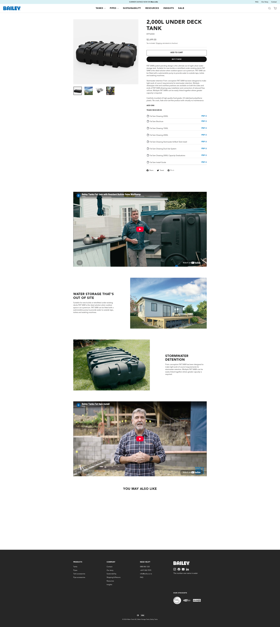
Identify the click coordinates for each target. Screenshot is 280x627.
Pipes (113, 8)
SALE (181, 8)
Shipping (159, 43)
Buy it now (177, 59)
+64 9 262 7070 (145, 570)
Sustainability (132, 8)
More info (156, 2)
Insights (168, 8)
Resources (152, 8)
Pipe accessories (79, 577)
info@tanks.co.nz (146, 574)
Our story (110, 570)
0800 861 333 (145, 567)
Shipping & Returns (113, 577)
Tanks (100, 8)
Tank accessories (79, 574)
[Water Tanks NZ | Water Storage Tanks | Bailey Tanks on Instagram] (174, 569)
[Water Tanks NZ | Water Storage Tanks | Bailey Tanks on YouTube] (183, 569)
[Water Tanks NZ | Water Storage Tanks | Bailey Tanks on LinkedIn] (187, 569)
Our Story (264, 2)
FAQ (256, 2)
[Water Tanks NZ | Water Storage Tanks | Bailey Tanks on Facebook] (179, 569)
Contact (274, 2)
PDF (203, 116)
